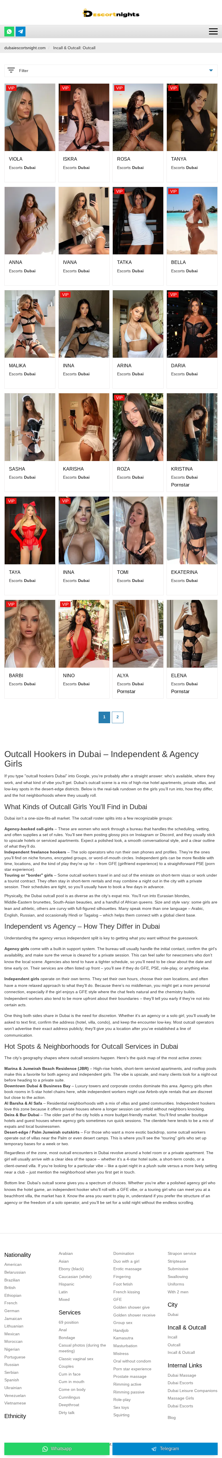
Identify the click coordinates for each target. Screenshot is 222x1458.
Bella (178, 262)
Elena (179, 675)
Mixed (64, 1299)
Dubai (173, 1314)
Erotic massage (127, 1268)
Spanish (11, 1380)
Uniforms (176, 1284)
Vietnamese (15, 1403)
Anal (63, 1329)
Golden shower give (131, 1307)
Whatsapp (61, 1448)
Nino (69, 675)
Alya (123, 675)
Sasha (17, 469)
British (10, 1287)
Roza (123, 469)
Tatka (124, 262)
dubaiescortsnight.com (25, 47)
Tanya (178, 159)
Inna (68, 365)
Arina (124, 365)
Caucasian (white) (75, 1276)
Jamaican (13, 1318)
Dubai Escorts (180, 1382)
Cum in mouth (71, 1381)
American (13, 1264)
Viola (16, 159)
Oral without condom (132, 1361)
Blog (172, 1417)
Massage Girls (181, 1398)
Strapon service (182, 1253)
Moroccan (13, 1341)
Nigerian (12, 1349)
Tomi (122, 572)
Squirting (121, 1415)
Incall (172, 1337)
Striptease (177, 1261)
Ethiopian (12, 1295)
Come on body (72, 1389)
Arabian (66, 1253)
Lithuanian (13, 1326)
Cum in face (70, 1374)
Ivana (70, 262)
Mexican (12, 1334)
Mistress (121, 1353)
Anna (15, 262)
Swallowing (178, 1276)
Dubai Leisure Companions (192, 1390)
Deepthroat (69, 1404)
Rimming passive (129, 1392)
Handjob (121, 1330)
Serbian (11, 1372)
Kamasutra (123, 1338)
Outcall (174, 1345)
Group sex (122, 1322)
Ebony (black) (71, 1268)
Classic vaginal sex (76, 1358)
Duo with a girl (126, 1261)
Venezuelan (15, 1395)
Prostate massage (130, 1376)
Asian (64, 1261)
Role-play (122, 1399)
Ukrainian (13, 1387)
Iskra (70, 159)
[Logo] (111, 12)
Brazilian (12, 1280)
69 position (69, 1322)
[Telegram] (20, 31)
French (10, 1303)
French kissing (126, 1292)
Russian (11, 1364)
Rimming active (127, 1384)
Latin (63, 1292)
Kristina (182, 469)
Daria (178, 365)
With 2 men (178, 1292)
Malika (17, 365)
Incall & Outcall (181, 1352)
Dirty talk (67, 1412)
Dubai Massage (182, 1375)
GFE (117, 1299)
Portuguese (14, 1357)
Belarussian (15, 1272)
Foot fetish (123, 1284)
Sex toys (121, 1407)
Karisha (73, 469)
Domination (123, 1253)
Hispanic (66, 1284)
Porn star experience (132, 1369)
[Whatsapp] (9, 31)
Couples (66, 1366)
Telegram (169, 1448)
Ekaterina (184, 572)
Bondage (67, 1337)
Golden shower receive (134, 1315)
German (11, 1310)
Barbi (16, 675)
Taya (15, 572)
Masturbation (125, 1345)
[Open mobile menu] (213, 31)
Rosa (123, 159)
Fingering (122, 1276)
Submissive (178, 1268)
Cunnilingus (69, 1397)
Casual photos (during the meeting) (82, 1348)
